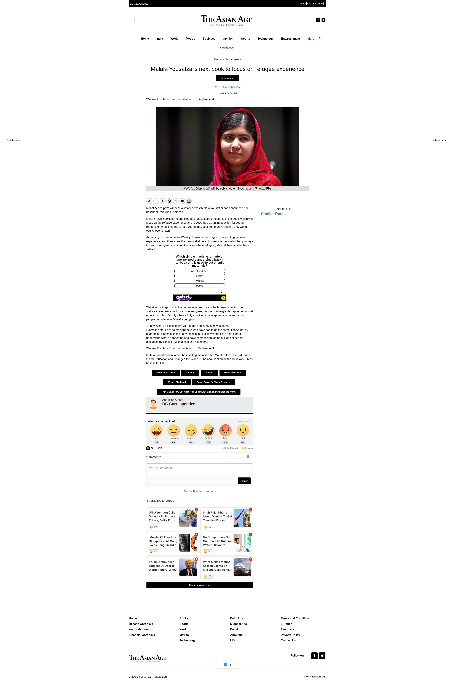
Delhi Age (236, 618)
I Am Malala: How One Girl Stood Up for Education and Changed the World (199, 392)
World (174, 38)
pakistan (190, 372)
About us (236, 634)
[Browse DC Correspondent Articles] (153, 403)
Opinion (228, 38)
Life (232, 640)
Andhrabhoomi (139, 629)
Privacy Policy (290, 634)
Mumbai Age (238, 623)
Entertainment (290, 38)
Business (209, 38)
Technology (266, 38)
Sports (245, 38)
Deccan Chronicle (141, 623)
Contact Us (288, 640)
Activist (209, 372)
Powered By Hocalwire (315, 677)
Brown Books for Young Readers (213, 382)
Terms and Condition (295, 618)
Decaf (234, 629)
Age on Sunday (315, 3)
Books (184, 618)
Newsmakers (227, 78)
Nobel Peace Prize (165, 372)
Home (145, 38)
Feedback (287, 629)
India (159, 38)
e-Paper (302, 3)
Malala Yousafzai (232, 372)
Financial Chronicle (142, 634)
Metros (190, 38)
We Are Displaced (177, 382)
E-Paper (286, 623)
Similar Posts (273, 214)
